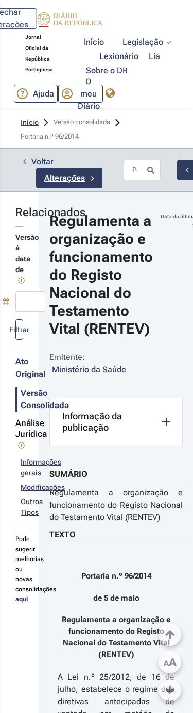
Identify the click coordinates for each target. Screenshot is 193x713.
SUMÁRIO (68, 474)
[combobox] (30, 301)
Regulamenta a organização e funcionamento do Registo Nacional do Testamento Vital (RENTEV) (116, 505)
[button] (63, 21)
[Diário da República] (63, 21)
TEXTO (62, 534)
